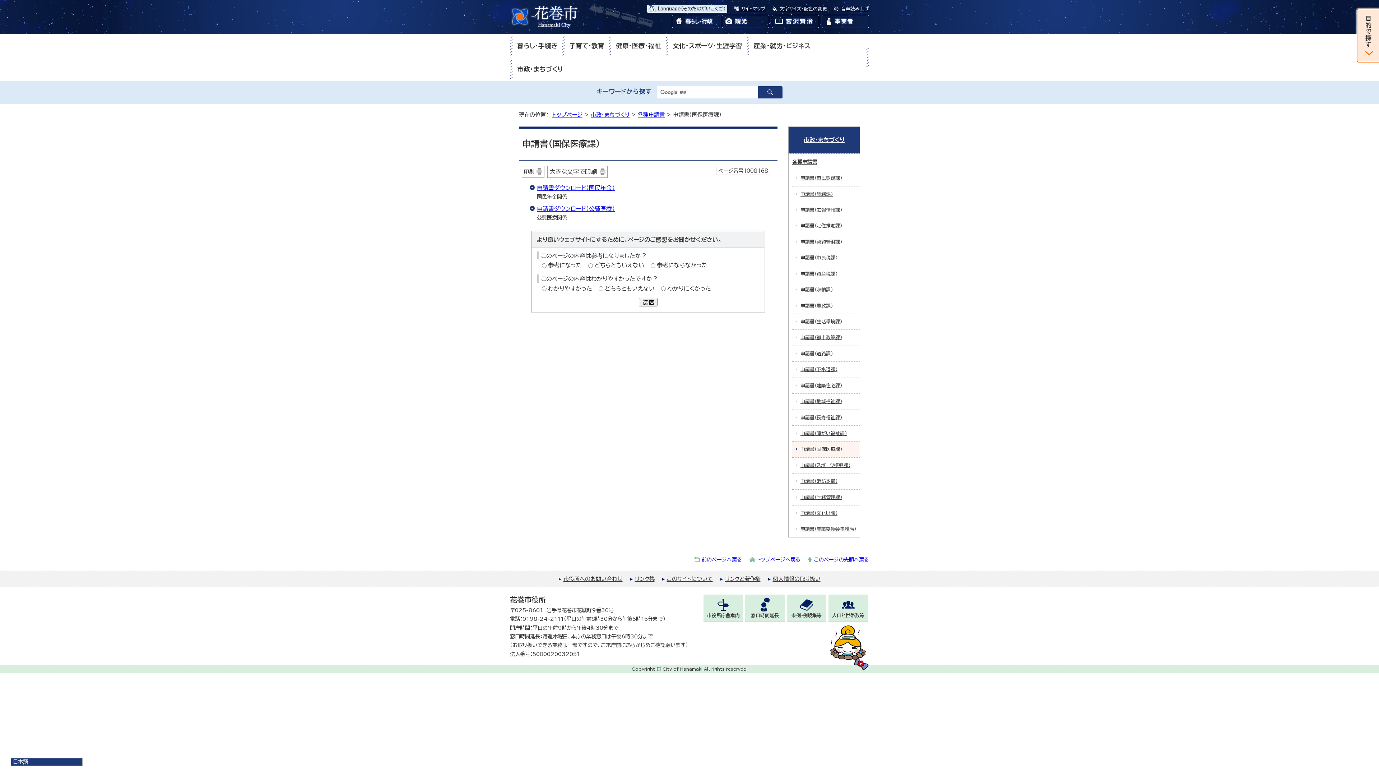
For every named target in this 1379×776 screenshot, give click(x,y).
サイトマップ (753, 8)
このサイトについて (690, 579)
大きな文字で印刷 (573, 171)
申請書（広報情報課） (821, 210)
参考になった (565, 265)
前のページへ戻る (722, 559)
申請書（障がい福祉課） (823, 433)
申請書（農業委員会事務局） (828, 529)
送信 (648, 302)
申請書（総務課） (816, 194)
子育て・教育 (586, 46)
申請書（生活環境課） (821, 321)
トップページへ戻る (778, 559)
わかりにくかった (689, 288)
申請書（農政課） (816, 306)
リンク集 (645, 579)
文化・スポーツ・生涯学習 (707, 46)
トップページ (567, 114)
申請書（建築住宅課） (821, 385)
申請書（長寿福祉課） (821, 417)
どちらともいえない (619, 265)
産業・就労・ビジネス (782, 46)
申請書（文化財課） (818, 513)
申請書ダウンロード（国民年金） (576, 188)
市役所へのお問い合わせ (593, 579)
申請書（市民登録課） (821, 178)
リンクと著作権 (743, 579)
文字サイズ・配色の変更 (803, 8)
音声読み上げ (855, 8)
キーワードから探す (623, 91)
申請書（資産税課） (818, 274)
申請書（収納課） (816, 289)
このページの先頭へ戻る (841, 559)
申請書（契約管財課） (821, 242)
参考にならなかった (682, 265)
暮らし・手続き (537, 46)
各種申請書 (651, 114)
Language (691, 8)
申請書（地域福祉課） (821, 401)
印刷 (529, 171)
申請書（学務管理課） (821, 497)
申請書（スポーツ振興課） (825, 465)
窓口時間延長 (765, 615)
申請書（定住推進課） (821, 225)
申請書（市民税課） (818, 257)
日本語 (20, 762)
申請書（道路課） (816, 353)
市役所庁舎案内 (723, 615)
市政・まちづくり (540, 69)
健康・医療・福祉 (638, 46)
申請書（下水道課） (818, 369)
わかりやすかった (570, 288)
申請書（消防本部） (818, 481)
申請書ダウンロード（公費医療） (576, 209)
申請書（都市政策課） (821, 337)
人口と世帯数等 (848, 615)
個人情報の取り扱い (797, 579)
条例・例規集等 (806, 615)
